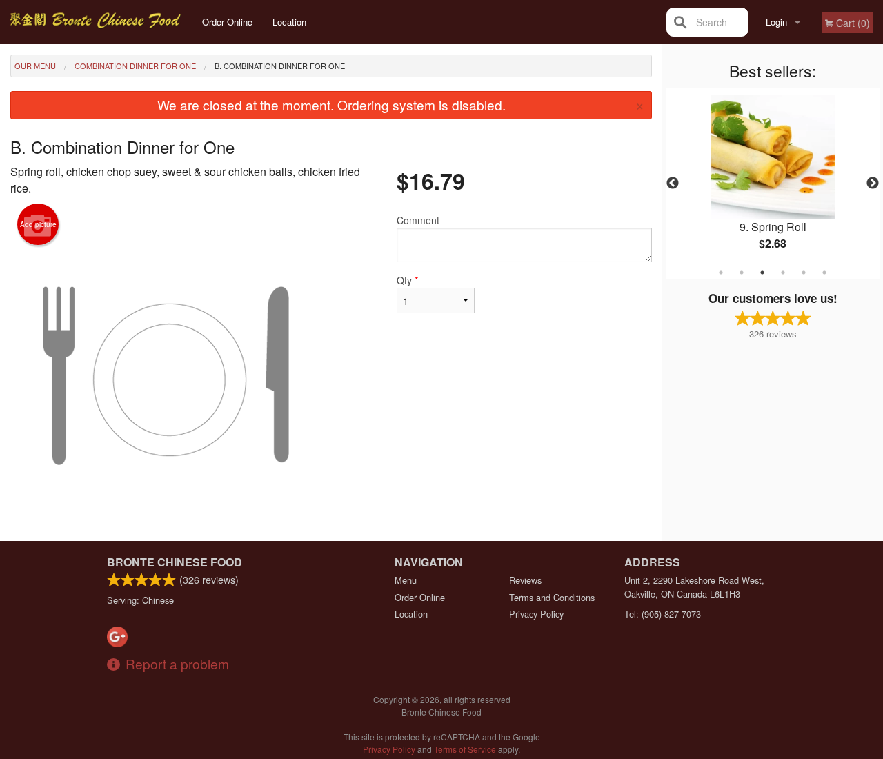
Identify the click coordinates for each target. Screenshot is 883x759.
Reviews (525, 579)
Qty (407, 280)
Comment (418, 220)
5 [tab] (804, 272)
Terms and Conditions (552, 597)
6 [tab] (824, 272)
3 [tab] (762, 272)
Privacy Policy (536, 613)
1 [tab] (721, 272)
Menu (406, 579)
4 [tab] (783, 272)
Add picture (38, 224)
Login (776, 21)
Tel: (662, 613)
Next (873, 183)
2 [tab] (741, 272)
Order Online (227, 21)
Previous (672, 183)
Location (289, 21)
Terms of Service (465, 749)
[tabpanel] (772, 183)
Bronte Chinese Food (174, 562)
